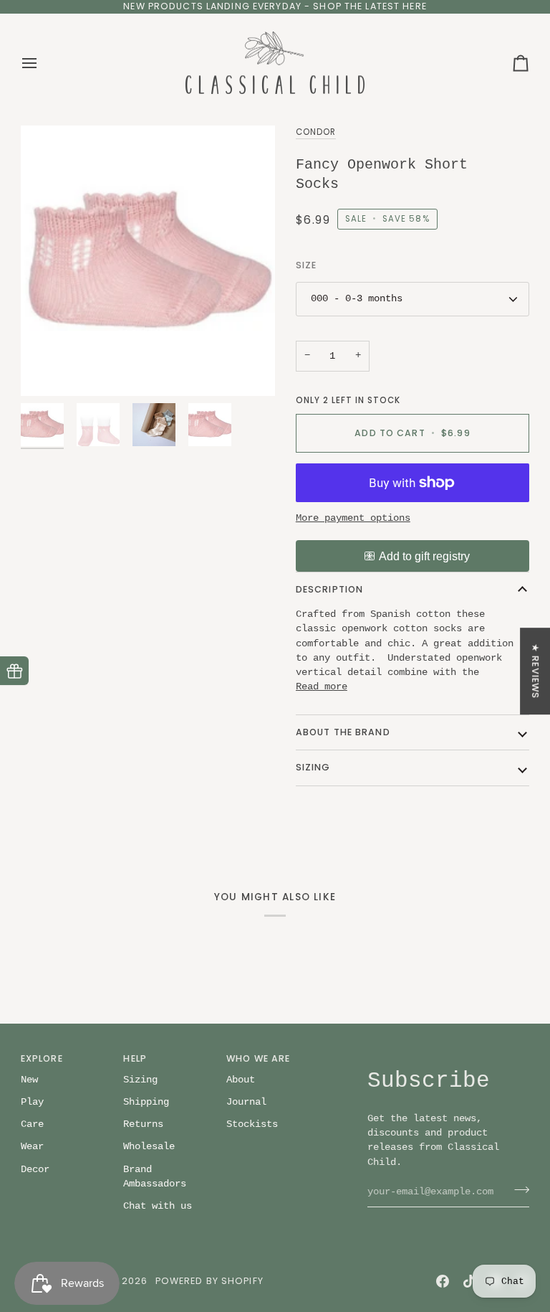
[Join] (517, 1190)
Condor (316, 132)
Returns (143, 1124)
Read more (321, 686)
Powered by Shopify (209, 1281)
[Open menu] (42, 63)
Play (32, 1102)
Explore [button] (42, 1058)
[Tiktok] (469, 1281)
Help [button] (135, 1058)
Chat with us (157, 1206)
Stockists (252, 1124)
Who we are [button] (258, 1058)
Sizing (313, 767)
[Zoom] (47, 369)
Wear (32, 1146)
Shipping (146, 1102)
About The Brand (343, 732)
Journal (246, 1102)
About (240, 1080)
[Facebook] (442, 1281)
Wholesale (149, 1146)
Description (329, 589)
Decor (35, 1169)
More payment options (353, 518)
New (29, 1080)
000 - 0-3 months (356, 298)
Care (32, 1124)
